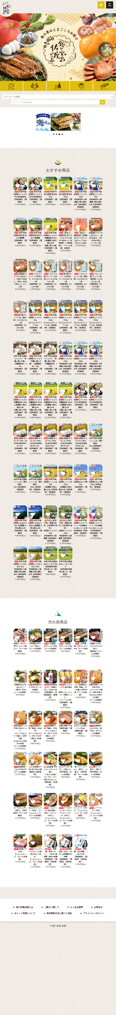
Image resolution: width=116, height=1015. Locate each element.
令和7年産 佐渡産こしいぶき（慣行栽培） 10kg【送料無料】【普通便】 (35, 484)
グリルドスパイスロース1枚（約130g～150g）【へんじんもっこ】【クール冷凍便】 (35, 856)
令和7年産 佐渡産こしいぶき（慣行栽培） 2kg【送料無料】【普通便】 (96, 443)
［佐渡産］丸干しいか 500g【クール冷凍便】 (50, 646)
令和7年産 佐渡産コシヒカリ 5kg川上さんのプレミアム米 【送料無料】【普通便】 (35, 322)
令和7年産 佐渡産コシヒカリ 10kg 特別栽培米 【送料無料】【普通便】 (35, 197)
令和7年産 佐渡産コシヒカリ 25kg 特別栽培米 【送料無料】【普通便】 (96, 402)
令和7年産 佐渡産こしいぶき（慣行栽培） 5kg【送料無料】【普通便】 (20, 484)
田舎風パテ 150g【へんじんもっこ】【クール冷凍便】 (20, 854)
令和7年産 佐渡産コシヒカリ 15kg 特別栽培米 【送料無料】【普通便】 (80, 402)
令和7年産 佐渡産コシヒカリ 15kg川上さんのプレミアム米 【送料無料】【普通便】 (65, 322)
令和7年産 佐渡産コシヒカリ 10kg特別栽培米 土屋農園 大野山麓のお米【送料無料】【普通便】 (80, 199)
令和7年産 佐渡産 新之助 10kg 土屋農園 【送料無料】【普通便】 (35, 238)
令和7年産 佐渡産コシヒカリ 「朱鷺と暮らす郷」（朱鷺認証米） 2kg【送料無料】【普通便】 (20, 363)
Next (77, 122)
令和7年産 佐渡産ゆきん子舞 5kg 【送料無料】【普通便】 (80, 484)
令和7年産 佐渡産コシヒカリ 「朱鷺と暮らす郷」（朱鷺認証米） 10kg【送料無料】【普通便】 (50, 363)
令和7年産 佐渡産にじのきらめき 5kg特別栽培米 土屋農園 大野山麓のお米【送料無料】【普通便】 (20, 569)
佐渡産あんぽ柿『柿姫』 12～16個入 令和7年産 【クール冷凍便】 (80, 690)
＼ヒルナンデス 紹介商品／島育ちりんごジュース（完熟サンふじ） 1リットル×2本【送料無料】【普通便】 (65, 695)
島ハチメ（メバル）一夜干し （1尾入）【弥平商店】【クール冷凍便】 (80, 772)
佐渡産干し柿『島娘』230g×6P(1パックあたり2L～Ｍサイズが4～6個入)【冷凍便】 (35, 733)
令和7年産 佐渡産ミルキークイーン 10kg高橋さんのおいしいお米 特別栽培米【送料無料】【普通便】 (96, 528)
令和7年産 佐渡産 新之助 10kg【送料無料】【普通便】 (65, 197)
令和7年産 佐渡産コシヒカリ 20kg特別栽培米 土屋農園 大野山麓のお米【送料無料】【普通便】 (80, 363)
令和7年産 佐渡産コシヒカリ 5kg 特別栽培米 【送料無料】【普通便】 (20, 197)
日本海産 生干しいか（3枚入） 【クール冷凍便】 (35, 646)
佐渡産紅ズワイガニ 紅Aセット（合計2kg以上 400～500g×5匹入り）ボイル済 (96, 238)
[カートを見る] (101, 5)
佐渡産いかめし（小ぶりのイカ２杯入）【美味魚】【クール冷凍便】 (96, 649)
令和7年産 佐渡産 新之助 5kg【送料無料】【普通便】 (50, 197)
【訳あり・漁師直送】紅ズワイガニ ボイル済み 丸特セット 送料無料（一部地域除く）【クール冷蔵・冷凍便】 (65, 240)
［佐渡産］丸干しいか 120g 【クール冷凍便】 (65, 646)
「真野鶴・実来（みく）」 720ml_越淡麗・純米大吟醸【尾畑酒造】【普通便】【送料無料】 (50, 856)
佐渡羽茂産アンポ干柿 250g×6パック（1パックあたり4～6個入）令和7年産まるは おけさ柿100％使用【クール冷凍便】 (20, 736)
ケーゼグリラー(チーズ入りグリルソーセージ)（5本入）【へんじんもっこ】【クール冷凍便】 (65, 815)
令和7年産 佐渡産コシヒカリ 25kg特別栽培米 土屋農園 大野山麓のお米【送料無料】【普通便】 (96, 363)
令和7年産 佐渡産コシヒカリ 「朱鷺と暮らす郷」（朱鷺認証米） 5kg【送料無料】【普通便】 (35, 363)
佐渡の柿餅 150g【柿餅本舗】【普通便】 (65, 728)
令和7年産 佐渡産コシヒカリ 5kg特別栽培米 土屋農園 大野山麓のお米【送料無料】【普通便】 (96, 199)
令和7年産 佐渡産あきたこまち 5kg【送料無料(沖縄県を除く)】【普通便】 (50, 566)
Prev (39, 122)
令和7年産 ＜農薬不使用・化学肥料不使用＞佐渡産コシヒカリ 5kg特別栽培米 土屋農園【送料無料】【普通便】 (50, 530)
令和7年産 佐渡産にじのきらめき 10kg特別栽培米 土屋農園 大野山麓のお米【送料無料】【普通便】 (35, 569)
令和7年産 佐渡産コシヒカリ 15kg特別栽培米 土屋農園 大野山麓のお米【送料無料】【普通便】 (65, 363)
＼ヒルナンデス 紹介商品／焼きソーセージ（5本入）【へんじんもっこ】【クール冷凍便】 (50, 815)
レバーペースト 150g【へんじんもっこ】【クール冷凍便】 (96, 813)
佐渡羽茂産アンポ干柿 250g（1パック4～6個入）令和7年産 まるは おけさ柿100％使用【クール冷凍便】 (96, 692)
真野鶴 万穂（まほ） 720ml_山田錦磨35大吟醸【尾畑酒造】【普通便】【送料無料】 (65, 856)
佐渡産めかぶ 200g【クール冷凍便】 (35, 687)
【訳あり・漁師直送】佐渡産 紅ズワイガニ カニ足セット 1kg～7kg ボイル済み (80, 238)
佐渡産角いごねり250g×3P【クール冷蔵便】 (20, 769)
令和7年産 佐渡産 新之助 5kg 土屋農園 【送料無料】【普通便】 (20, 238)
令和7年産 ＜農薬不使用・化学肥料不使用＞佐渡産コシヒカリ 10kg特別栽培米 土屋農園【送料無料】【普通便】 (65, 530)
